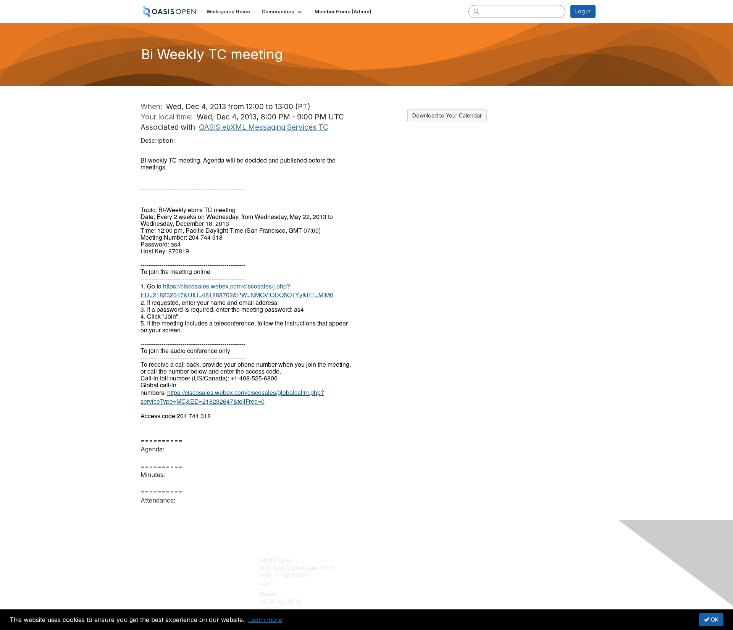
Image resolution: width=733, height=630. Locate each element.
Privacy (489, 567)
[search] (476, 11)
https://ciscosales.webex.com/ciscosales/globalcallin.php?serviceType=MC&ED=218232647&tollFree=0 (232, 396)
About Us (491, 560)
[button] (282, 11)
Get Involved (386, 560)
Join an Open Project (396, 571)
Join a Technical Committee (404, 583)
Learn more (265, 620)
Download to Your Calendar (447, 115)
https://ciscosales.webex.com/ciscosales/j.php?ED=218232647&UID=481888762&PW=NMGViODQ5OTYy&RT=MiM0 (236, 290)
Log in (583, 11)
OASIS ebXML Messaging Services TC (263, 127)
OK (713, 619)
